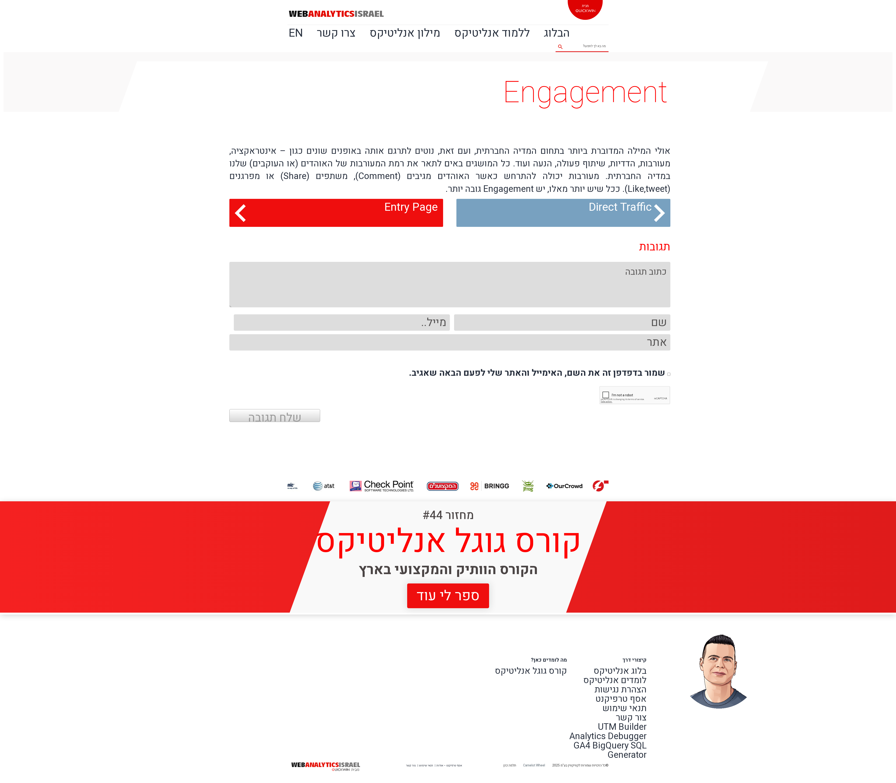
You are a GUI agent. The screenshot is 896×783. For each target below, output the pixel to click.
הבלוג (557, 33)
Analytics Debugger (608, 736)
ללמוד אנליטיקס (492, 33)
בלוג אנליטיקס (620, 671)
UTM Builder (622, 727)
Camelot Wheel (534, 765)
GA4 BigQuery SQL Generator (610, 750)
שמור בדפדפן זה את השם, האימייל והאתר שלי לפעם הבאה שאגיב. (537, 373)
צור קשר (631, 717)
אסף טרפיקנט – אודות (449, 765)
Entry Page (411, 207)
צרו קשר (336, 33)
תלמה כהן (509, 765)
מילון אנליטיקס (405, 33)
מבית (585, 5)
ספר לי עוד (448, 595)
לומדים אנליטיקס (615, 680)
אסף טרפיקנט (621, 699)
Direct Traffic (620, 207)
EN (296, 33)
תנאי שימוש (624, 708)
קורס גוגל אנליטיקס (531, 671)
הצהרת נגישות (621, 689)
